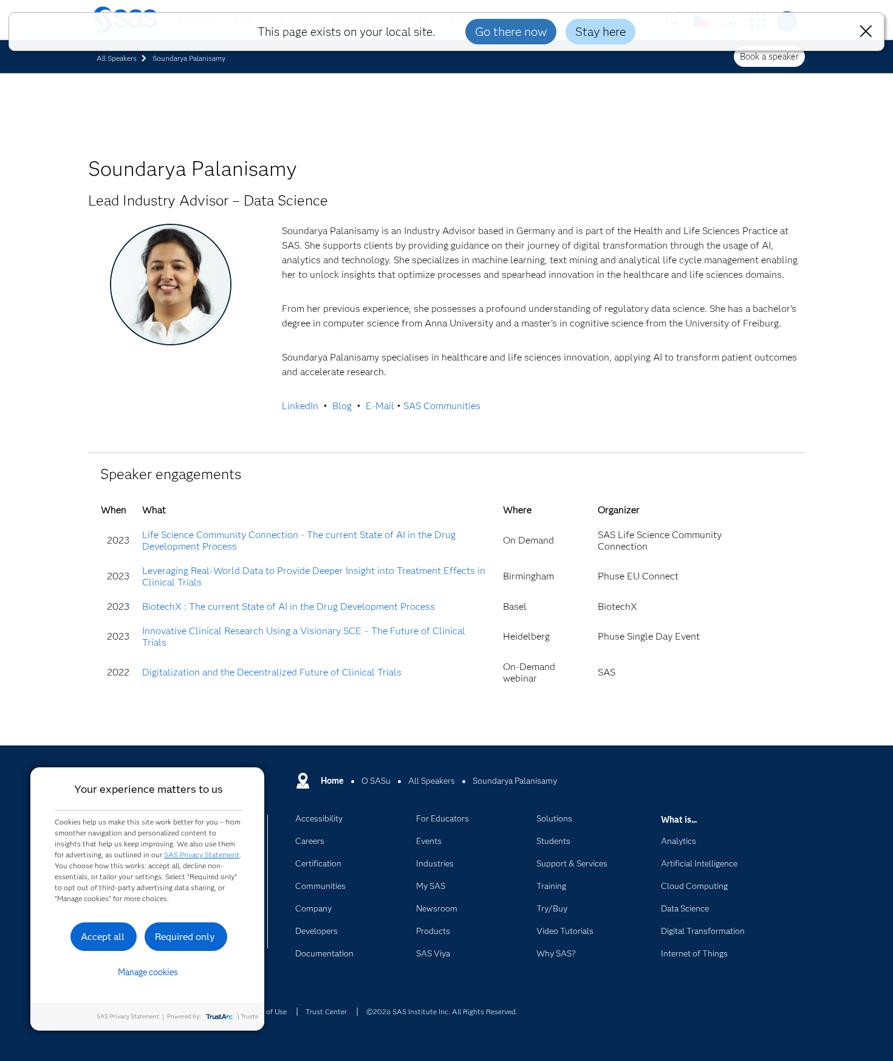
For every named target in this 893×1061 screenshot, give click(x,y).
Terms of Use (265, 1011)
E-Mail (380, 406)
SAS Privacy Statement (201, 854)
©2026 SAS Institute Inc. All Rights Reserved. (442, 1011)
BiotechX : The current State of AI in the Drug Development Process (288, 606)
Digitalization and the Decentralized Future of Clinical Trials (272, 672)
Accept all (103, 936)
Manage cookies (148, 972)
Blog (342, 406)
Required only (185, 936)
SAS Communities (442, 406)
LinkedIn (300, 406)
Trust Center (326, 1011)
